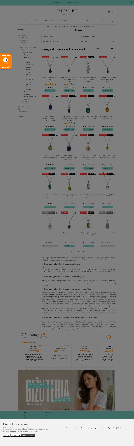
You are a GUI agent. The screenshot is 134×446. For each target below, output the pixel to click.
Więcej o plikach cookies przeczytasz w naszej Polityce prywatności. (21, 431)
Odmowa (6, 435)
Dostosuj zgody (16, 435)
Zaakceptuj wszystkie (28, 435)
